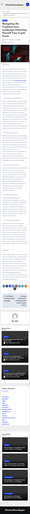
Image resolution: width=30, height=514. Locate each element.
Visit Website (5, 397)
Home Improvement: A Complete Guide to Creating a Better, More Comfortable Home (14, 465)
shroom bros (5, 407)
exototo (4, 413)
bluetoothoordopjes (14, 5)
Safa (8, 39)
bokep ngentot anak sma (8, 417)
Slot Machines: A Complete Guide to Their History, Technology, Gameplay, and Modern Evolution (14, 449)
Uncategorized (9, 477)
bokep (3, 420)
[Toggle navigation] (2, 4)
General (5, 20)
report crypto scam (20, 80)
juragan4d (5, 422)
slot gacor (4, 415)
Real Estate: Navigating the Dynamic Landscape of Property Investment (13, 358)
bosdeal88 (4, 399)
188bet (4, 401)
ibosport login (5, 424)
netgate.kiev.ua (6, 411)
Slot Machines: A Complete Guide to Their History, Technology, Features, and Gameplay (14, 481)
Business (7, 445)
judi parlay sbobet (7, 409)
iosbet (3, 403)
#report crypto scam (9, 42)
